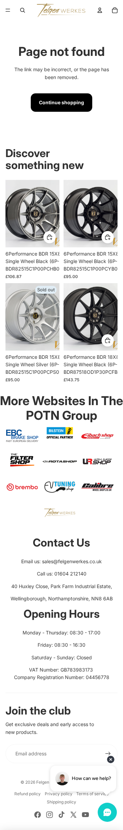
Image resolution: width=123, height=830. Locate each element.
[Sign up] (107, 753)
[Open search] (22, 10)
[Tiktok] (61, 815)
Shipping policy (61, 801)
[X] (73, 815)
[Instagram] (49, 815)
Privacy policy (58, 793)
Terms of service (92, 793)
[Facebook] (37, 815)
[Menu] (8, 10)
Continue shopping (61, 102)
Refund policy (27, 793)
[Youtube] (85, 815)
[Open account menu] (99, 10)
